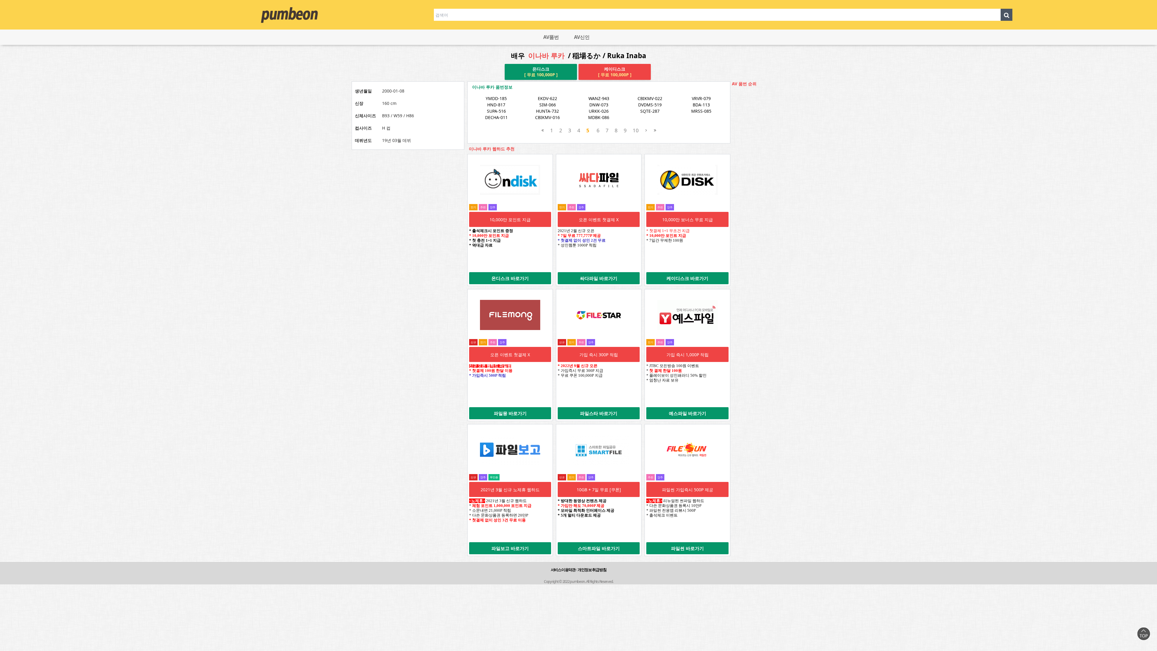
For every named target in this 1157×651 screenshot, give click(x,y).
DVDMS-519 (650, 105)
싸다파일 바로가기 (598, 278)
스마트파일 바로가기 (599, 548)
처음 (543, 130)
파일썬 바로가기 (687, 548)
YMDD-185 (496, 98)
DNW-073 (598, 105)
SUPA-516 (496, 111)
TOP (1143, 633)
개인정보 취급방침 (592, 569)
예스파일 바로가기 (687, 413)
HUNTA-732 (547, 111)
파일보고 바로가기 (510, 548)
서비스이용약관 (563, 569)
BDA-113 (701, 105)
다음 (646, 130)
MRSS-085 (701, 111)
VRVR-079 (701, 98)
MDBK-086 (598, 117)
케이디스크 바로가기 (687, 278)
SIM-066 (547, 105)
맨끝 (655, 130)
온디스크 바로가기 (510, 278)
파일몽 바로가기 (510, 413)
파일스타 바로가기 (598, 413)
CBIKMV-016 (547, 117)
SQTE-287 (650, 111)
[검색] (1006, 15)
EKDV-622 (547, 98)
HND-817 (496, 105)
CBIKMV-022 (650, 98)
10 (636, 130)
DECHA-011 (496, 117)
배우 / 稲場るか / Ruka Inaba (578, 55)
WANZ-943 (598, 98)
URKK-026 (599, 111)
